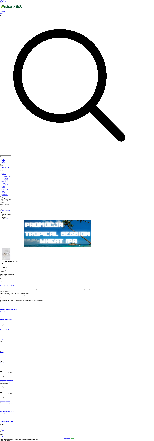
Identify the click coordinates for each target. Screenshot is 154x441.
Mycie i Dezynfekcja (5, 184)
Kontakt (1, 212)
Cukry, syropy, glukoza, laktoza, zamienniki (7, 175)
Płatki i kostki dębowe (5, 185)
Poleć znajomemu (7, 285)
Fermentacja (4, 181)
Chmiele (3, 173)
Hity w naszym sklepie (5, 195)
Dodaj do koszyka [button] (2, 278)
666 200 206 (2, 0)
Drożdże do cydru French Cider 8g (6, 319)
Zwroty (3, 435)
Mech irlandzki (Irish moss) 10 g (5, 401)
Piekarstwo (3, 192)
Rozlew (3, 186)
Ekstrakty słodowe (5, 180)
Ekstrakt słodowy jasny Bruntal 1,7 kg (6, 380)
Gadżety (3, 182)
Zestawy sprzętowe (5, 189)
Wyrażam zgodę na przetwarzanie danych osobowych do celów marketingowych (4, 204)
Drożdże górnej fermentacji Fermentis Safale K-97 (8, 309)
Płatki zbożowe (6, 178)
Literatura (3, 183)
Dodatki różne (4, 174)
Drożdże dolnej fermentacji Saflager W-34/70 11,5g (8, 339)
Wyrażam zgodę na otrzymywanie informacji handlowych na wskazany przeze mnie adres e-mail (5, 206)
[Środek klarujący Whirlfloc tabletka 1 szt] (6, 259)
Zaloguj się (3, 11)
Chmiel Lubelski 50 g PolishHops (5, 329)
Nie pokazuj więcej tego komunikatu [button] (5, 440)
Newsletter (1, 197)
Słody (3, 187)
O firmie (3, 429)
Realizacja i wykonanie (67, 438)
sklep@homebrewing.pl (3, 1)
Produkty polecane (4, 194)
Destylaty (3, 191)
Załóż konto (3, 12)
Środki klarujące (6, 179)
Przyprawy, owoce (6, 177)
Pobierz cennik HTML (3, 210)
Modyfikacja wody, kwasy (7, 176)
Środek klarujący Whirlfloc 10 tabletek (6, 421)
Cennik (1, 209)
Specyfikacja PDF (12, 285)
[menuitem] (70, 158)
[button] (0, 2)
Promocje (3, 193)
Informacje (1, 165)
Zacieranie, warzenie (5, 188)
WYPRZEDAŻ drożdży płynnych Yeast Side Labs (5, 167)
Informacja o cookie (4, 426)
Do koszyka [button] (10, 321)
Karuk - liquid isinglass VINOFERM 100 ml (7, 411)
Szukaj (3, 436)
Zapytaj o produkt (2, 285)
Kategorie (1, 170)
